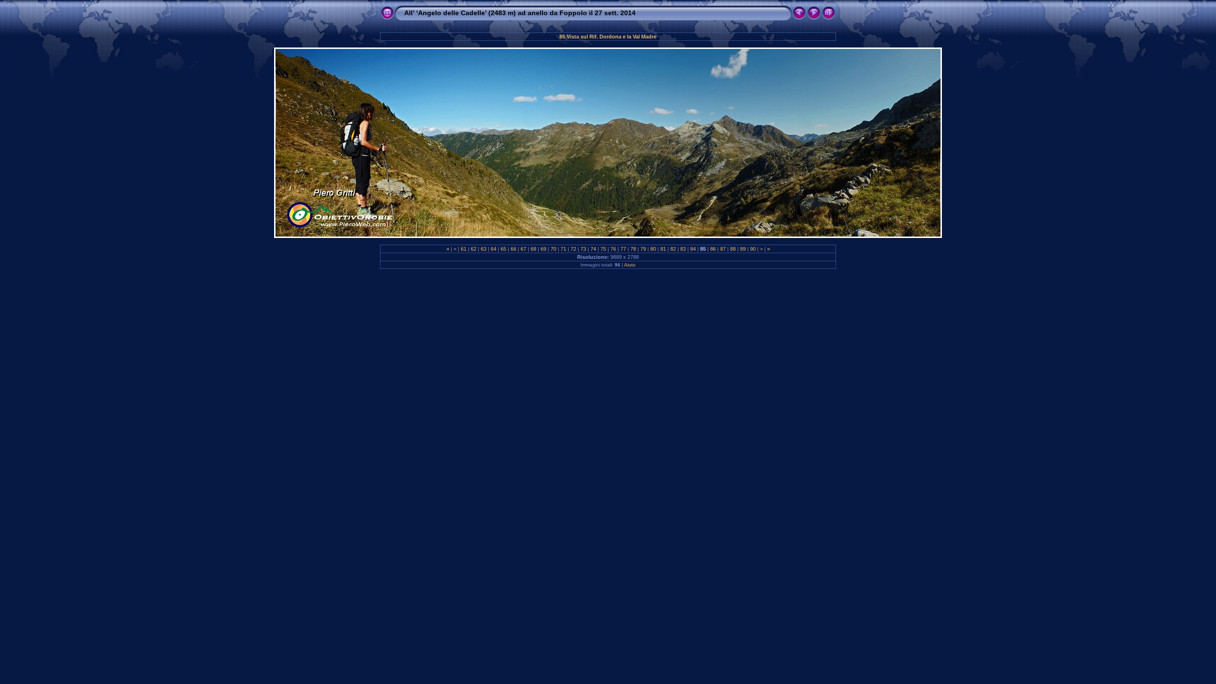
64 (493, 249)
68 (533, 249)
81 (663, 249)
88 (733, 249)
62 (473, 249)
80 (653, 249)
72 (573, 249)
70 (553, 249)
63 (483, 249)
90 (753, 249)
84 (693, 249)
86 (713, 249)
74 (593, 249)
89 (743, 249)
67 (523, 249)
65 (503, 249)
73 (583, 249)
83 (683, 249)
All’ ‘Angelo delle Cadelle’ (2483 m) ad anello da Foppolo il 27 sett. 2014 (520, 13)
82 (673, 249)
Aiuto (630, 264)
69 (543, 249)
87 (723, 249)
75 (603, 249)
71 (563, 249)
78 (633, 249)
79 (643, 249)
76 (613, 249)
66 (513, 249)
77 (623, 249)
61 (463, 249)
